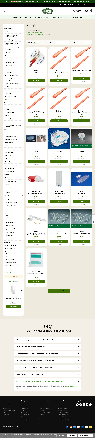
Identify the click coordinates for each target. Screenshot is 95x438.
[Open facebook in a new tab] (84, 404)
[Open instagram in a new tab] (90, 404)
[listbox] (83, 42)
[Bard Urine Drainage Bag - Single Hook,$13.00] (81, 138)
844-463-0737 (68, 5)
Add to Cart (13, 306)
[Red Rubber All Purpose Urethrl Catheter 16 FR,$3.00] (81, 58)
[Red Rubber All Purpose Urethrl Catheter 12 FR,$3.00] (59, 98)
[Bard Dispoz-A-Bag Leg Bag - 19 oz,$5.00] (81, 219)
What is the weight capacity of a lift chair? (47, 346)
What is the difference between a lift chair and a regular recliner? (48, 381)
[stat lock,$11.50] (36, 58)
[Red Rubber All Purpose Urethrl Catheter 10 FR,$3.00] (81, 98)
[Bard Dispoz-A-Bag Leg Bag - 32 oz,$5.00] (59, 219)
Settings (61, 435)
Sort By (73, 42)
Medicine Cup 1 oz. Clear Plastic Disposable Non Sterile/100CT (13, 299)
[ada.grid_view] (34, 42)
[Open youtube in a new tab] (87, 404)
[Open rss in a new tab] (77, 404)
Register (78, 11)
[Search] (4, 11)
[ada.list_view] (37, 42)
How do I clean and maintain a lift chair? (47, 374)
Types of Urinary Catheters (34, 32)
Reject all (72, 435)
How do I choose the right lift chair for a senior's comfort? (47, 353)
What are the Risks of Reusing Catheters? (38, 34)
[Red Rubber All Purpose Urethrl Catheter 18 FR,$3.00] (59, 58)
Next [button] (21, 290)
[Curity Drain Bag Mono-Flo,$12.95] (59, 138)
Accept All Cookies (85, 435)
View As (30, 42)
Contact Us (59, 5)
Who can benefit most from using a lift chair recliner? (47, 360)
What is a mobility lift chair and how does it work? (47, 339)
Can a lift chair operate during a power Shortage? (47, 367)
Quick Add (59, 201)
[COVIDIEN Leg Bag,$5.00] (81, 178)
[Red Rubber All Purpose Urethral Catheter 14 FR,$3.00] (36, 98)
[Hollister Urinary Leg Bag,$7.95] (59, 178)
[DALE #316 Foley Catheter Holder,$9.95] (36, 138)
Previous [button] (5, 290)
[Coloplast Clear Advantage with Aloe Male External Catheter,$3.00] (36, 259)
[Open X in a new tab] (80, 404)
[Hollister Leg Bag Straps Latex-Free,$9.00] (36, 178)
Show (51, 42)
